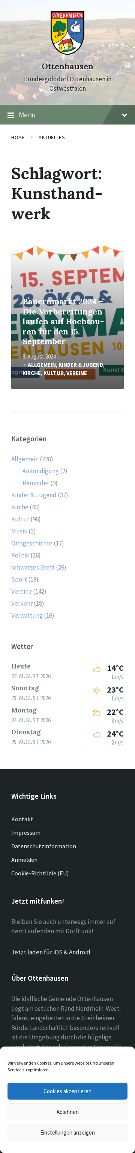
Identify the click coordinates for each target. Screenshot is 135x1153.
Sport (19, 579)
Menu (27, 114)
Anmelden (24, 859)
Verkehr (22, 603)
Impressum (25, 832)
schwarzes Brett (33, 567)
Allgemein (42, 364)
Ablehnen (68, 1111)
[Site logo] (67, 53)
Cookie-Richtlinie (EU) (40, 873)
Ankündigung (40, 471)
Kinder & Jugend (80, 364)
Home (18, 137)
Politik (20, 555)
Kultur (54, 373)
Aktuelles (52, 137)
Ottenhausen (67, 66)
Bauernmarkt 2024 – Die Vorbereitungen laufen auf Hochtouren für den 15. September (63, 321)
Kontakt (22, 819)
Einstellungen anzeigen (67, 1132)
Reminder (35, 483)
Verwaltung (27, 615)
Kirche (31, 373)
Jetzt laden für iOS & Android (50, 952)
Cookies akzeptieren (68, 1091)
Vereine (76, 373)
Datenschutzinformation (43, 846)
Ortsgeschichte (31, 543)
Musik (19, 531)
